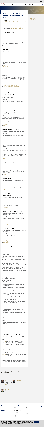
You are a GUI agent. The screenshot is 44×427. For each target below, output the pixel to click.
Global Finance (32, 20)
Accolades (27, 408)
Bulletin (4, 158)
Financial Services (33, 19)
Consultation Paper (6, 224)
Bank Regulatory (32, 18)
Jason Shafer (17, 21)
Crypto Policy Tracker (17, 412)
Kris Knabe (23, 21)
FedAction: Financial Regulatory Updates (18, 416)
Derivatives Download (17, 414)
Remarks (4, 45)
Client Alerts (15, 407)
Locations (27, 410)
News (26, 407)
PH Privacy (15, 408)
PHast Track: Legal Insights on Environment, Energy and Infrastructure (19, 411)
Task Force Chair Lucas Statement (9, 66)
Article (4, 106)
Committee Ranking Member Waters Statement (11, 67)
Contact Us (27, 413)
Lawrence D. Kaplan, (10, 21)
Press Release (5, 84)
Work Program (5, 240)
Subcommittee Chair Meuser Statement (10, 85)
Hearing (4, 65)
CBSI (4, 123)
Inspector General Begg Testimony (9, 87)
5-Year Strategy (6, 242)
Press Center (28, 411)
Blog (4, 125)
